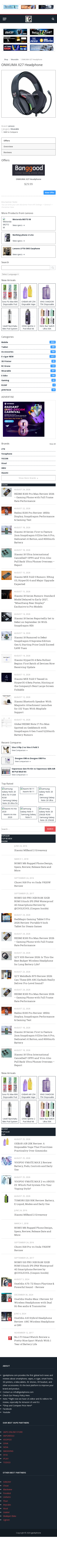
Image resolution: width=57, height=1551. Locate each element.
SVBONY (7, 1482)
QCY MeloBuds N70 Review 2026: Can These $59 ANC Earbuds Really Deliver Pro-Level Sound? (34, 979)
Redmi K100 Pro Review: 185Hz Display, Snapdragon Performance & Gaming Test (34, 516)
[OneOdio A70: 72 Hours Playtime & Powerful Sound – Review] (6, 1282)
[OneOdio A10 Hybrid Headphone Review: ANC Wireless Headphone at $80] (6, 1316)
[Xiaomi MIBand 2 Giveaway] (6, 848)
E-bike (28, 375)
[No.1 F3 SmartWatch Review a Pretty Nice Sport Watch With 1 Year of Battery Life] (6, 1335)
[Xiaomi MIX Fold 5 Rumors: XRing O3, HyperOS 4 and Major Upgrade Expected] (6, 575)
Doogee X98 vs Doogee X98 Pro (30, 758)
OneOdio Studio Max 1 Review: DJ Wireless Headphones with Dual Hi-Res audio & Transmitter (33, 1302)
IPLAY (5, 1458)
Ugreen (6, 1519)
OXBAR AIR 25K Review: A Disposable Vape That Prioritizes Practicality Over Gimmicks (33, 1147)
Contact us (7, 1392)
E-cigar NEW (28, 356)
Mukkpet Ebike (9, 1516)
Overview (8, 146)
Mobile (28, 342)
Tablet (28, 347)
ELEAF (28, 385)
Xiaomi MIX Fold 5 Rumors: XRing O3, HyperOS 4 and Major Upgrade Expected (34, 580)
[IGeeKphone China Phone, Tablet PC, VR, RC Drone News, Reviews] (28, 19)
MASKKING (8, 1451)
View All (53, 444)
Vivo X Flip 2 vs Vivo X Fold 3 (25, 747)
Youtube (6, 1412)
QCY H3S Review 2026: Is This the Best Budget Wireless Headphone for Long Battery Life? (33, 961)
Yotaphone (6, 453)
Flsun (5, 1501)
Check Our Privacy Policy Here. (16, 1395)
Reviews (8, 152)
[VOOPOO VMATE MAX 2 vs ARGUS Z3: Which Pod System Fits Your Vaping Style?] (6, 1179)
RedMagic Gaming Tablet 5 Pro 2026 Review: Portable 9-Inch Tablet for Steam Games (32, 923)
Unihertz (7, 1497)
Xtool (4, 463)
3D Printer (28, 361)
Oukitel (6, 1512)
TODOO (7, 1462)
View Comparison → (20, 750)
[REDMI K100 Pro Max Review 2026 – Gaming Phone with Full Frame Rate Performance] (6, 492)
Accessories (28, 351)
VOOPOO (7, 1439)
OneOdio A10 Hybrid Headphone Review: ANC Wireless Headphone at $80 (34, 1321)
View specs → (19, 225)
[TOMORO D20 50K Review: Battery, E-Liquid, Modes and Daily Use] (6, 1198)
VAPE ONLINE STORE (13, 1432)
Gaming (28, 380)
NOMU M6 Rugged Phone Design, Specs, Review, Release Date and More (33, 867)
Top (3, 1134)
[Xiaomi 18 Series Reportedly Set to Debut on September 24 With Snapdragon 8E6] (6, 616)
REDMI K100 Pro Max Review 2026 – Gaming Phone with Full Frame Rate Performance (34, 497)
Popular (5, 835)
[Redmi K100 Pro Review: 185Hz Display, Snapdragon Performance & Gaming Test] (6, 511)
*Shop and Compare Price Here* (17, 1405)
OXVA (5, 1443)
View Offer (49, 192)
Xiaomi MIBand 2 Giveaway (30, 850)
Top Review (6, 838)
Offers (7, 140)
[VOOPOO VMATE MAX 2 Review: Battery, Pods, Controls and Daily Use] (6, 1160)
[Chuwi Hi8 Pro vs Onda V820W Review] (6, 880)
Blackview (7, 1489)
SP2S (5, 1454)
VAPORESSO (8, 1435)
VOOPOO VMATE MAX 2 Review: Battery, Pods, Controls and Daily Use (33, 1166)
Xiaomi (4, 472)
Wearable (15, 129)
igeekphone (36, 1533)
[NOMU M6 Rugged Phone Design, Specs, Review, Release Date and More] (6, 861)
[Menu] (4, 19)
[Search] (52, 19)
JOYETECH (28, 390)
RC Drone (28, 366)
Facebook (7, 1409)
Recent (4, 1129)
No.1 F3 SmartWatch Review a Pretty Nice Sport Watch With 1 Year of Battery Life (32, 1340)
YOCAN (4, 458)
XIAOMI (4, 485)
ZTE (3, 449)
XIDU (3, 468)
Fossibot (7, 1493)
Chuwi (6, 1485)
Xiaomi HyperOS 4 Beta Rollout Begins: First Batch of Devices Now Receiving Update (34, 663)
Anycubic (7, 1504)
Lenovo (29, 213)
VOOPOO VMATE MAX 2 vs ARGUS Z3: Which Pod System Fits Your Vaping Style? (34, 1185)
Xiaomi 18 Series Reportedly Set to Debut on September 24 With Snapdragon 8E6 (34, 622)
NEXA (5, 1447)
